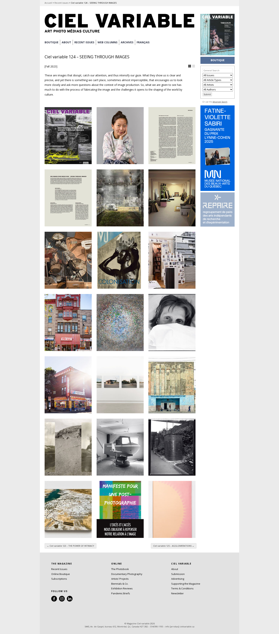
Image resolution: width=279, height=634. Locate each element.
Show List (193, 66)
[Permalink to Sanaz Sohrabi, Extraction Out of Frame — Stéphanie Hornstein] (68, 447)
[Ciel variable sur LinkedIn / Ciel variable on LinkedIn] (70, 600)
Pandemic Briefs (120, 593)
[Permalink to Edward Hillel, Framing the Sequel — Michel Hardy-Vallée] (68, 322)
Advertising (177, 578)
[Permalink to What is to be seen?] (171, 135)
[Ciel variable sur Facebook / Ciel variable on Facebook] (54, 600)
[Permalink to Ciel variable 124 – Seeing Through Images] (68, 135)
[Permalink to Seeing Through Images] (68, 197)
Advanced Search (220, 101)
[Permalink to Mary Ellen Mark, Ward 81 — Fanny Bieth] (171, 322)
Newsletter (177, 593)
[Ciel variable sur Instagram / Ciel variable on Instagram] (62, 600)
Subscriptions (59, 578)
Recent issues (61, 2)
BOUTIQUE (51, 42)
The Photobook (120, 569)
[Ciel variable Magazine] (120, 33)
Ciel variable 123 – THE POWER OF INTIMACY (70, 545)
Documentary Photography (126, 574)
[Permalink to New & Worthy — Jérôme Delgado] (171, 509)
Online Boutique (60, 574)
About (66, 42)
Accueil (48, 2)
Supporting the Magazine (185, 583)
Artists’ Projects (120, 578)
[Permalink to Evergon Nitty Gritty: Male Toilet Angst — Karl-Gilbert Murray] (171, 447)
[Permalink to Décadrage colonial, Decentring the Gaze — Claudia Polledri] (120, 260)
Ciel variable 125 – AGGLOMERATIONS (173, 545)
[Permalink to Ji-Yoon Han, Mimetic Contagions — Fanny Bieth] (120, 135)
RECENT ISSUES (84, 42)
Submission (178, 574)
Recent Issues (59, 569)
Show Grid (189, 66)
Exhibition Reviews (122, 588)
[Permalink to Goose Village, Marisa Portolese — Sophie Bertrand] (120, 384)
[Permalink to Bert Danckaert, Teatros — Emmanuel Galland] (171, 384)
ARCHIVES (127, 42)
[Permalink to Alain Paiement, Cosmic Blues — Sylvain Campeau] (120, 322)
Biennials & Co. (119, 583)
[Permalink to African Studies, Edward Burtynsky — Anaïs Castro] (68, 509)
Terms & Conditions (182, 588)
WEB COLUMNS (107, 42)
